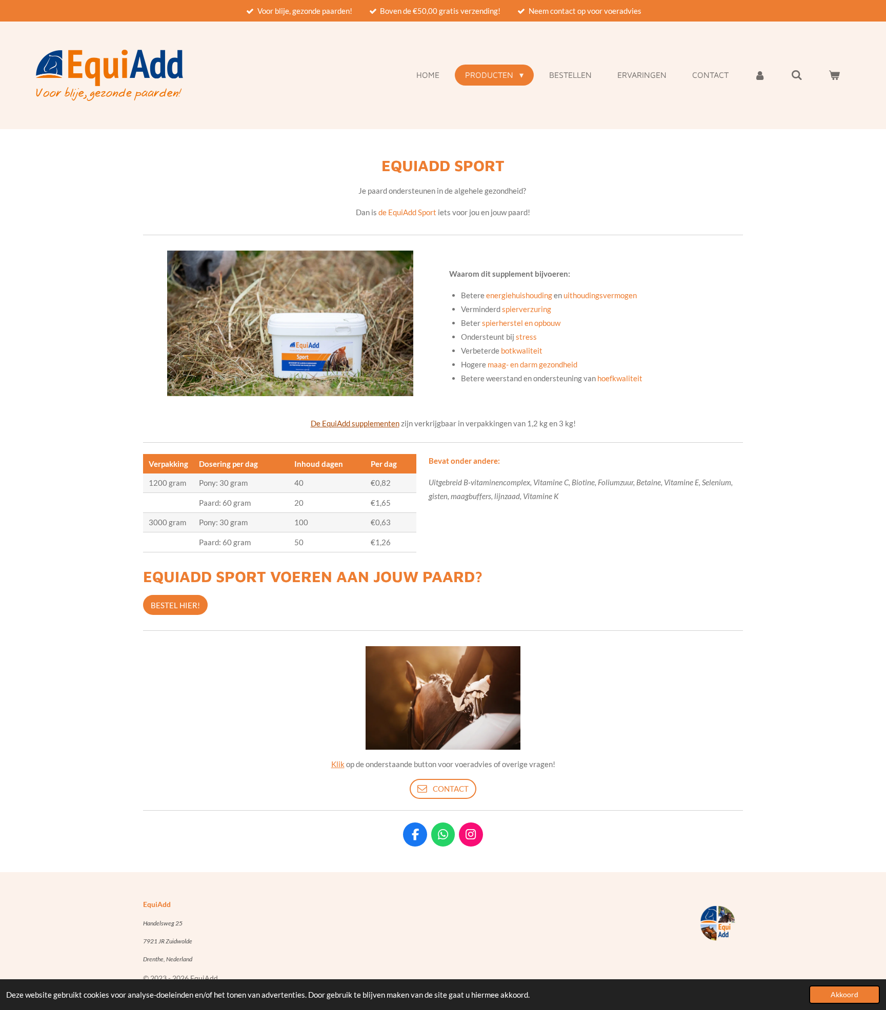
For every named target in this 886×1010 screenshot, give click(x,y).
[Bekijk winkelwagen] (834, 75)
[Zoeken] (797, 75)
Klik (338, 764)
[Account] (760, 75)
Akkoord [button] (844, 995)
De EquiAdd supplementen (355, 423)
